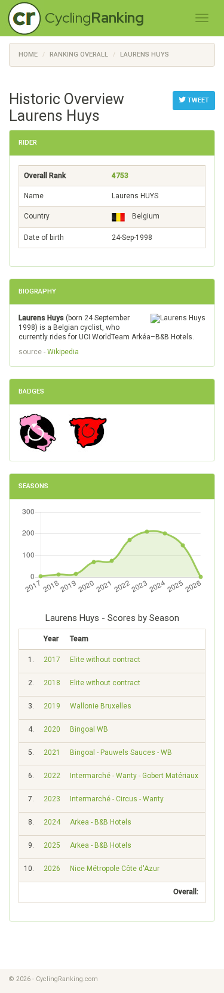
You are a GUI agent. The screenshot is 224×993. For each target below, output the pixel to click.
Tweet (197, 100)
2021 (52, 752)
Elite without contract (105, 659)
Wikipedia (63, 352)
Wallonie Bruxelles (100, 706)
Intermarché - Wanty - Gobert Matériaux (134, 776)
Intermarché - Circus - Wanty (117, 799)
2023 (52, 799)
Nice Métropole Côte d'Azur (114, 868)
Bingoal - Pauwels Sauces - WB (121, 752)
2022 (52, 776)
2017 (52, 659)
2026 (52, 868)
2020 (52, 729)
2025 (52, 845)
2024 (52, 822)
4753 (120, 175)
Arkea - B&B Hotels (100, 822)
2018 (52, 683)
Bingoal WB (89, 729)
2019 (52, 706)
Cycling (94, 17)
